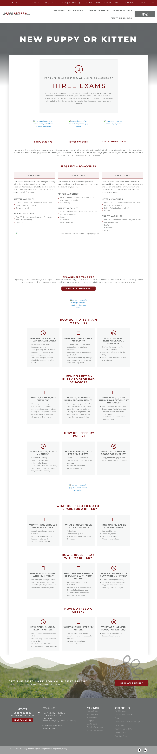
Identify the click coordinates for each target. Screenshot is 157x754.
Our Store (59, 8)
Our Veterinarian (99, 10)
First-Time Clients (121, 18)
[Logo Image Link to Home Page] (17, 14)
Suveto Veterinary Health (23, 749)
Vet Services (75, 10)
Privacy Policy (61, 749)
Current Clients (122, 10)
